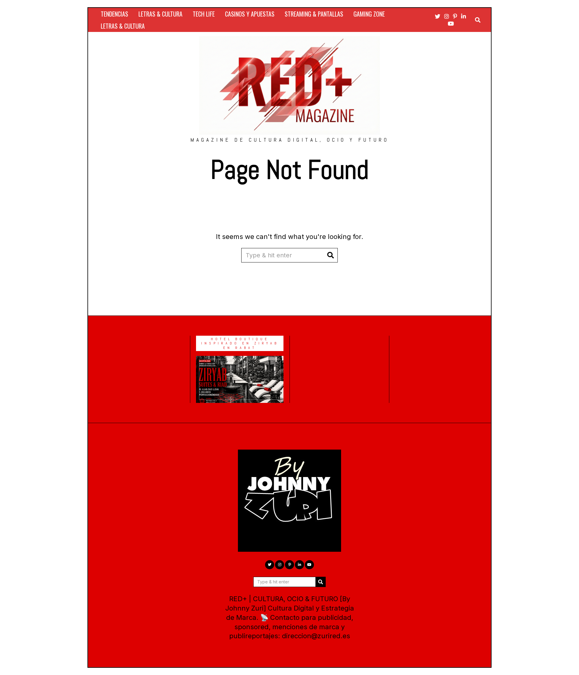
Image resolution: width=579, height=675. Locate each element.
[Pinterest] (455, 16)
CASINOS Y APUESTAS (249, 13)
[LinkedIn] (463, 16)
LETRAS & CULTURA (160, 13)
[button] (330, 255)
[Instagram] (447, 16)
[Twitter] (437, 16)
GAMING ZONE (369, 13)
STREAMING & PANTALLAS (314, 13)
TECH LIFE (204, 13)
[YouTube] (450, 23)
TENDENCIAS (114, 13)
